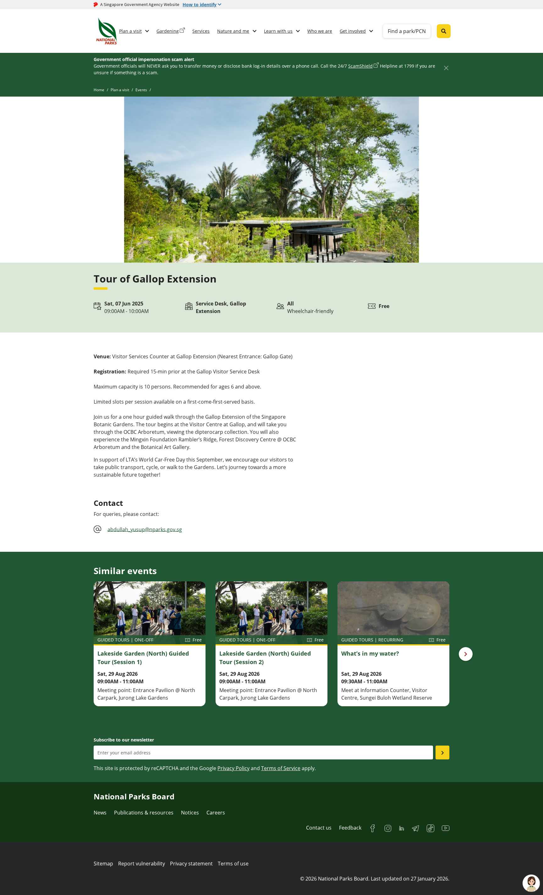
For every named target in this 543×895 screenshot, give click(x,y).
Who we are (319, 31)
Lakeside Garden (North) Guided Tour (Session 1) (143, 658)
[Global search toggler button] (444, 31)
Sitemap (103, 863)
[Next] (466, 654)
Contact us (319, 827)
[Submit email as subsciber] (442, 752)
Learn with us (278, 31)
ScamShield (360, 66)
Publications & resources (143, 812)
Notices (190, 812)
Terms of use (233, 863)
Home (99, 89)
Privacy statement (191, 863)
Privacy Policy (233, 768)
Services (201, 31)
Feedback (350, 827)
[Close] (446, 67)
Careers (215, 812)
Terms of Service (280, 768)
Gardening (167, 31)
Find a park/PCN (407, 31)
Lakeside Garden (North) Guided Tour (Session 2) (265, 658)
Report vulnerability (141, 863)
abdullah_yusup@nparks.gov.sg (144, 529)
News (100, 812)
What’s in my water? (370, 653)
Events (141, 89)
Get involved (353, 31)
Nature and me (233, 31)
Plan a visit (130, 31)
